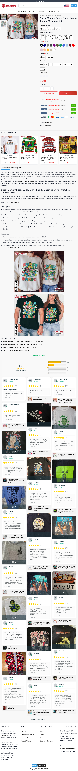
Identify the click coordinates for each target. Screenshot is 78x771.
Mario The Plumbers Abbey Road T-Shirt (9, 158)
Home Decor (54, 11)
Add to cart (50, 93)
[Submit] (61, 5)
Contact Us (43, 738)
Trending (22, 11)
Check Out (68, 93)
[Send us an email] (39, 1)
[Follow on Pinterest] (41, 1)
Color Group (43, 72)
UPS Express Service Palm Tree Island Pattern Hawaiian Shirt (41, 712)
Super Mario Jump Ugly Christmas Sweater (27, 158)
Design (42, 54)
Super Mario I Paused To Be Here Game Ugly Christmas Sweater (48, 158)
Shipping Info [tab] (16, 168)
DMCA (42, 734)
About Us (23, 731)
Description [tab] (5, 168)
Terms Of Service (26, 741)
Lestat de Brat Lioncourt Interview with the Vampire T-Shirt (66, 511)
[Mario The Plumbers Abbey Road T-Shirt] (10, 145)
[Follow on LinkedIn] (43, 1)
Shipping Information (46, 741)
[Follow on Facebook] (34, 1)
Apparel (42, 11)
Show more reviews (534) (39, 719)
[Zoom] (9, 37)
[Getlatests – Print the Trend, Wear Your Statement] (8, 6)
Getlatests (33, 198)
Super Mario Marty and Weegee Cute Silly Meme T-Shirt (23, 344)
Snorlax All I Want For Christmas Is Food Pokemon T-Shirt (16, 481)
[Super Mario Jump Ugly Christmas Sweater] (29, 145)
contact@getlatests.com (11, 247)
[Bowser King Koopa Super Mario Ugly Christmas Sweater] (68, 145)
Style (42, 32)
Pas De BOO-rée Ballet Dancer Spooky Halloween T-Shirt (16, 426)
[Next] (35, 26)
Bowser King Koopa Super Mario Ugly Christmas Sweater (67, 158)
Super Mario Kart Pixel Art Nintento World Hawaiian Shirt (23, 341)
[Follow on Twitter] (38, 1)
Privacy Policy (25, 738)
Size (41, 61)
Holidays (32, 11)
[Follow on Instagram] (36, 1)
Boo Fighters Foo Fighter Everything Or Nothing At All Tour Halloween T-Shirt (66, 401)
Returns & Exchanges (27, 734)
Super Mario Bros (47, 125)
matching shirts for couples (25, 181)
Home (42, 15)
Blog (41, 731)
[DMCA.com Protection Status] (39, 765)
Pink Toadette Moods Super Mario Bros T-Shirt (19, 347)
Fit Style (42, 25)
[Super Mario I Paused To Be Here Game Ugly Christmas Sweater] (49, 145)
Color (42, 42)
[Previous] (10, 26)
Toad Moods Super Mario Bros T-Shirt (16, 350)
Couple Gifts (57, 15)
